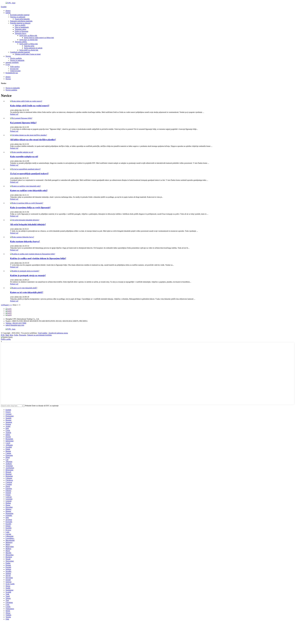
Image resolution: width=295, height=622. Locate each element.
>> (11, 305)
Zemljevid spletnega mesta (58, 333)
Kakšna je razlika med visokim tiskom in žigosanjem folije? (38, 258)
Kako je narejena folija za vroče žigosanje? (30, 207)
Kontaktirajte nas (12, 73)
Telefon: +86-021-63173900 (16, 323)
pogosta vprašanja (12, 62)
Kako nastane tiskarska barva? (25, 241)
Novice (8, 56)
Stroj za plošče (20, 25)
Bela (11, 335)
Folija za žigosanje (21, 31)
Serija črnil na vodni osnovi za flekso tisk (39, 38)
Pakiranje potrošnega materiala (21, 21)
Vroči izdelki (42, 333)
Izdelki (8, 13)
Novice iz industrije (17, 60)
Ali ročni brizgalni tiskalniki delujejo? (28, 224)
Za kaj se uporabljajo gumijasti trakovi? (29, 173)
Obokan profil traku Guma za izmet (28, 54)
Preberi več (14, 114)
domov (8, 11)
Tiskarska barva (20, 33)
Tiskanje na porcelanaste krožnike (39, 335)
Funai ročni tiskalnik (22, 19)
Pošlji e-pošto (6, 339)
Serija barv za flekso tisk (28, 35)
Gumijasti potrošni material (20, 52)
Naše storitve (15, 67)
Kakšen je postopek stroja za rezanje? (28, 275)
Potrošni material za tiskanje (20, 23)
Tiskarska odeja (20, 29)
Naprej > (7, 305)
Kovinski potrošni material (19, 15)
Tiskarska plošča (21, 42)
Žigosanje (22, 335)
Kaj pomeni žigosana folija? (23, 122)
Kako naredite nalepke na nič (24, 156)
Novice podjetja (16, 58)
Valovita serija (29, 46)
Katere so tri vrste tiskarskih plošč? (26, 292)
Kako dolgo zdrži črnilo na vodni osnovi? (29, 105)
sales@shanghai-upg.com (15, 325)
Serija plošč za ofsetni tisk (28, 50)
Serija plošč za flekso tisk (28, 44)
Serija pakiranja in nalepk (33, 48)
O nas (8, 65)
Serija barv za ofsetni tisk (28, 40)
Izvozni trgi (14, 69)
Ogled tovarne (15, 71)
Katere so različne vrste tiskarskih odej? (29, 190)
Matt (7, 335)
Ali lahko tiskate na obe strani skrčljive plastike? (33, 139)
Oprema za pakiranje (17, 17)
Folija (16, 335)
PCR (2, 335)
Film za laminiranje (22, 27)
